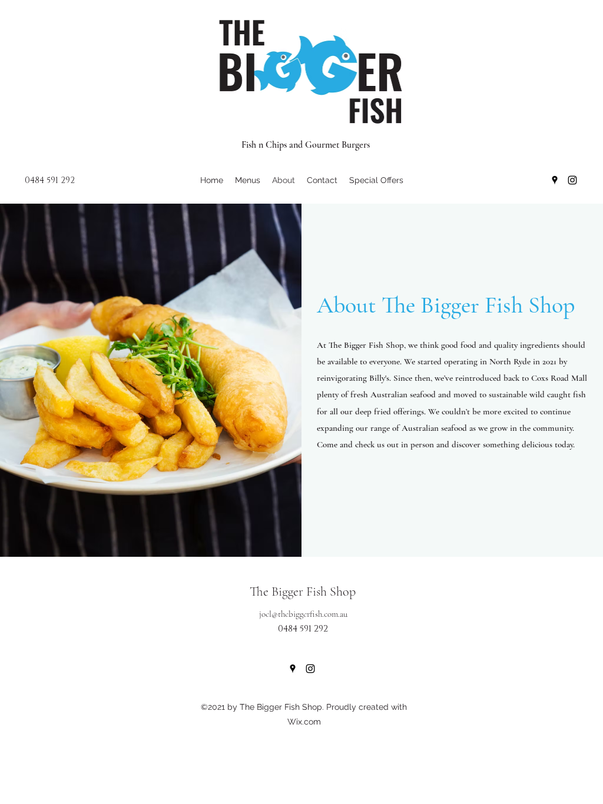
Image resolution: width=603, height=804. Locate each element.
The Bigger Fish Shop (303, 591)
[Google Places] (555, 180)
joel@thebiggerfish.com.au (303, 614)
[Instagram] (572, 180)
